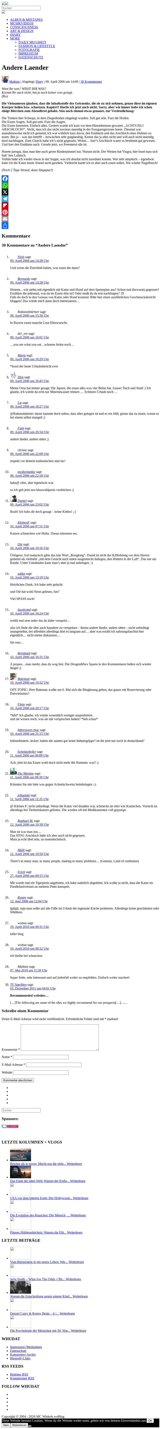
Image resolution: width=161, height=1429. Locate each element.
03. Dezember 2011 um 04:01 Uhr (33, 988)
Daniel (22, 501)
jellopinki (24, 795)
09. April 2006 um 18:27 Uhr (29, 406)
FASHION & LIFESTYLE (36, 46)
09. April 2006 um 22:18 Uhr (29, 475)
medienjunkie (26, 472)
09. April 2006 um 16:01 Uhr (29, 337)
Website (7, 1072)
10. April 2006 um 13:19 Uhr (29, 577)
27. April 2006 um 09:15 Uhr (29, 875)
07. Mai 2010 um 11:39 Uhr (28, 970)
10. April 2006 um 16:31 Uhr (29, 657)
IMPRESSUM (28, 53)
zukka (21, 573)
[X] (80, 192)
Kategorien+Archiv (23, 1354)
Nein (6, 1425)
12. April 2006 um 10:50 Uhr (29, 854)
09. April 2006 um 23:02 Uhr (29, 504)
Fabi (21, 428)
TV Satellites (18, 984)
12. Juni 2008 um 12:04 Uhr (29, 901)
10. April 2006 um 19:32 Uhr (29, 682)
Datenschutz (18, 1351)
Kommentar (11, 1049)
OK (150, 1420)
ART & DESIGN (22, 31)
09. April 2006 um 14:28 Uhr (29, 260)
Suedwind (24, 609)
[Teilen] (80, 225)
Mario (22, 355)
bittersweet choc (28, 730)
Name (7, 1057)
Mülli (21, 850)
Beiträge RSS (19, 1374)
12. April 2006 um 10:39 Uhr (29, 824)
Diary (39, 81)
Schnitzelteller (27, 751)
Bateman (24, 679)
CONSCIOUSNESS (24, 27)
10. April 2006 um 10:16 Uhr (29, 548)
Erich (21, 872)
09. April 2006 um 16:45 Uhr (29, 381)
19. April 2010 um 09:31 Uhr (29, 927)
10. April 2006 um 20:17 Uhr (29, 708)
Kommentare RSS (22, 1378)
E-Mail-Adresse (13, 1064)
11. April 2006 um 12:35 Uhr (29, 799)
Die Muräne (26, 773)
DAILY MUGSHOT (32, 42)
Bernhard (24, 653)
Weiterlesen (19, 1425)
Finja (21, 704)
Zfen (20, 377)
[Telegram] (80, 198)
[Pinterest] (80, 212)
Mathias (14, 81)
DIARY (15, 34)
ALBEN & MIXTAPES (26, 19)
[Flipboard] (80, 205)
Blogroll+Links (20, 1358)
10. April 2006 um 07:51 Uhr (29, 526)
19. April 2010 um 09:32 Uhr (29, 948)
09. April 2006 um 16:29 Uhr (29, 359)
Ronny (22, 897)
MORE (15, 38)
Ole (20, 544)
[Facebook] (80, 178)
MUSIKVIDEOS (22, 23)
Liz (20, 402)
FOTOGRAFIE (29, 50)
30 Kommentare (91, 81)
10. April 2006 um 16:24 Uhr (29, 613)
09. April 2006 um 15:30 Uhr (29, 315)
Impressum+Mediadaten (26, 1347)
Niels (21, 257)
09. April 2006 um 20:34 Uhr (29, 432)
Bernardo (24, 278)
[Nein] (29, 1426)
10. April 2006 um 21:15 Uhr (29, 733)
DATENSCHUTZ (30, 57)
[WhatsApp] (80, 185)
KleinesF (24, 522)
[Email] (80, 219)
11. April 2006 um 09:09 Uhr (29, 755)
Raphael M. (25, 821)
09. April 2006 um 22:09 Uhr (29, 454)
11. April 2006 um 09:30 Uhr (29, 777)
